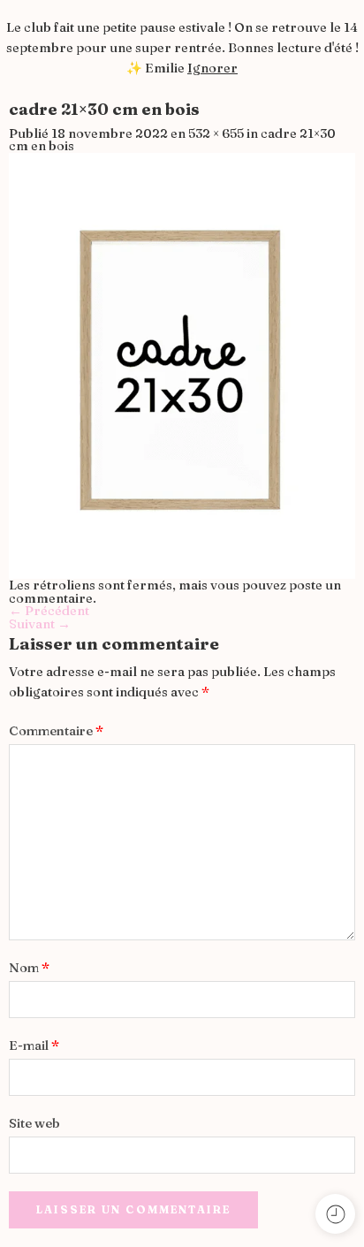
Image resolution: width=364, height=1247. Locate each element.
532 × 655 (216, 133)
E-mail (34, 1045)
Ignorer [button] (212, 68)
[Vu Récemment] (335, 1214)
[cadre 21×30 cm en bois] (182, 364)
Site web (34, 1123)
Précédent (49, 611)
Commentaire (56, 731)
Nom (29, 968)
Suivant (40, 624)
